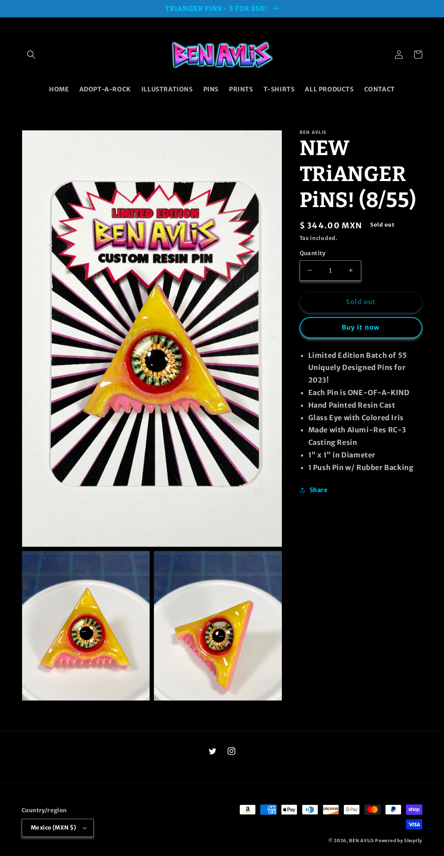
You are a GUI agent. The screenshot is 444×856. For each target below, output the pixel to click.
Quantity (313, 253)
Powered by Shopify (398, 840)
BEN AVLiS (361, 840)
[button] (31, 54)
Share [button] (319, 490)
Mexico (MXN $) (53, 827)
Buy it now (361, 327)
